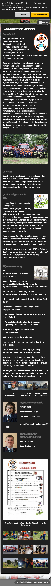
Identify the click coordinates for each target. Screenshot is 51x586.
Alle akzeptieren (40, 14)
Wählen (22, 14)
